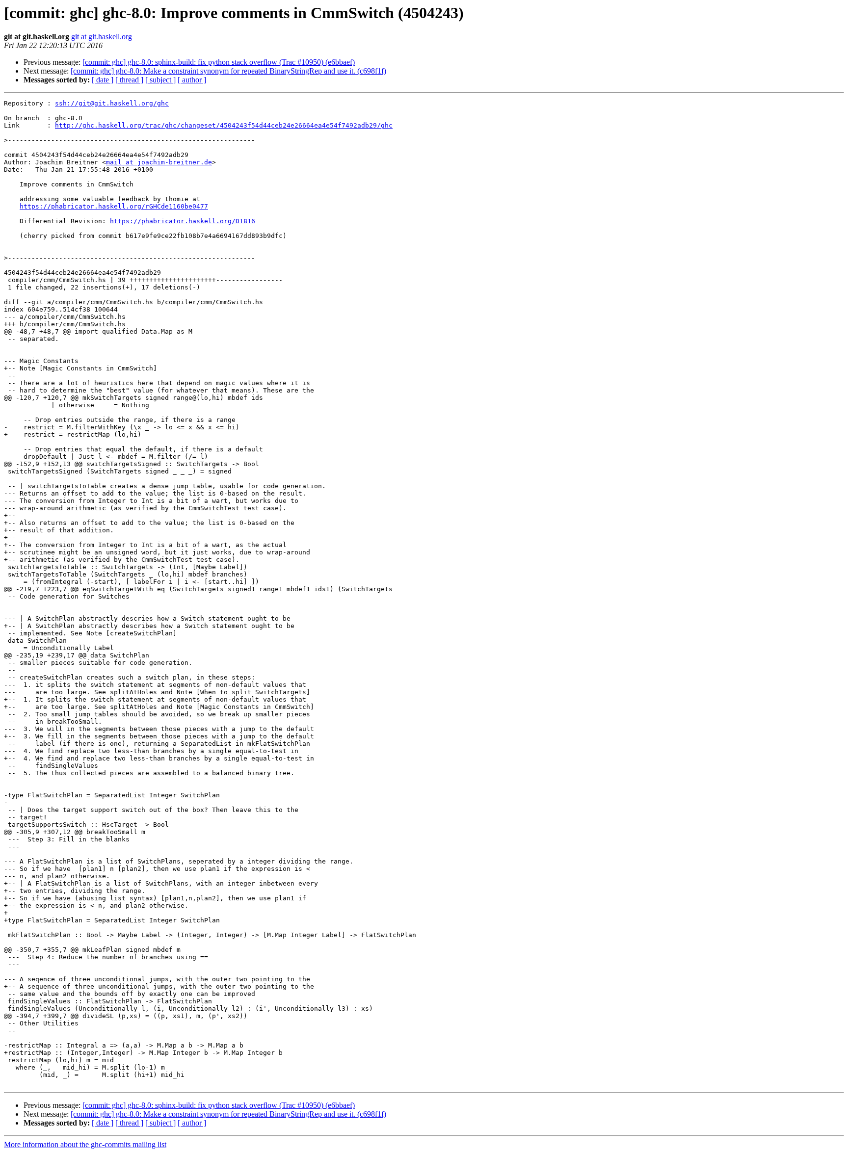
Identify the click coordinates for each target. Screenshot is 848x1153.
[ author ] (192, 80)
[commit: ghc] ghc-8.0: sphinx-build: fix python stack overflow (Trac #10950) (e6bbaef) (218, 62)
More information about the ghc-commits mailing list (85, 1144)
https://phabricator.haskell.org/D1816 (182, 221)
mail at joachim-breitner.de (159, 162)
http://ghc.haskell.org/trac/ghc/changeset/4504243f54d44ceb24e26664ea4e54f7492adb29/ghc (224, 125)
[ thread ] (129, 80)
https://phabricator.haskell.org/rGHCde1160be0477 (114, 206)
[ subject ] (160, 80)
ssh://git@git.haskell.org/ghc (112, 103)
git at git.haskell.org (101, 36)
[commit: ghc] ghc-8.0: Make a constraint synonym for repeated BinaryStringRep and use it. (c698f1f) (228, 71)
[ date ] (102, 80)
